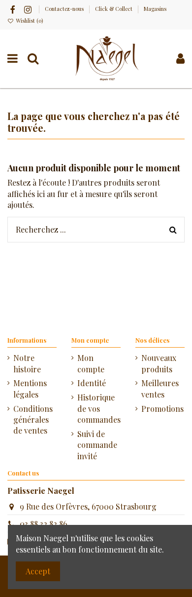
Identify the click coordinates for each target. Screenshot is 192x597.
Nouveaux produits (158, 363)
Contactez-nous (65, 8)
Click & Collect (114, 8)
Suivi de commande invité (97, 445)
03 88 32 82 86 (43, 523)
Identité (91, 383)
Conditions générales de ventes (33, 419)
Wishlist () (28, 20)
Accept (38, 571)
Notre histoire (27, 363)
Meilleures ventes (160, 388)
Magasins (155, 8)
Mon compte (90, 363)
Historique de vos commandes (99, 408)
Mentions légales (30, 388)
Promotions (162, 408)
